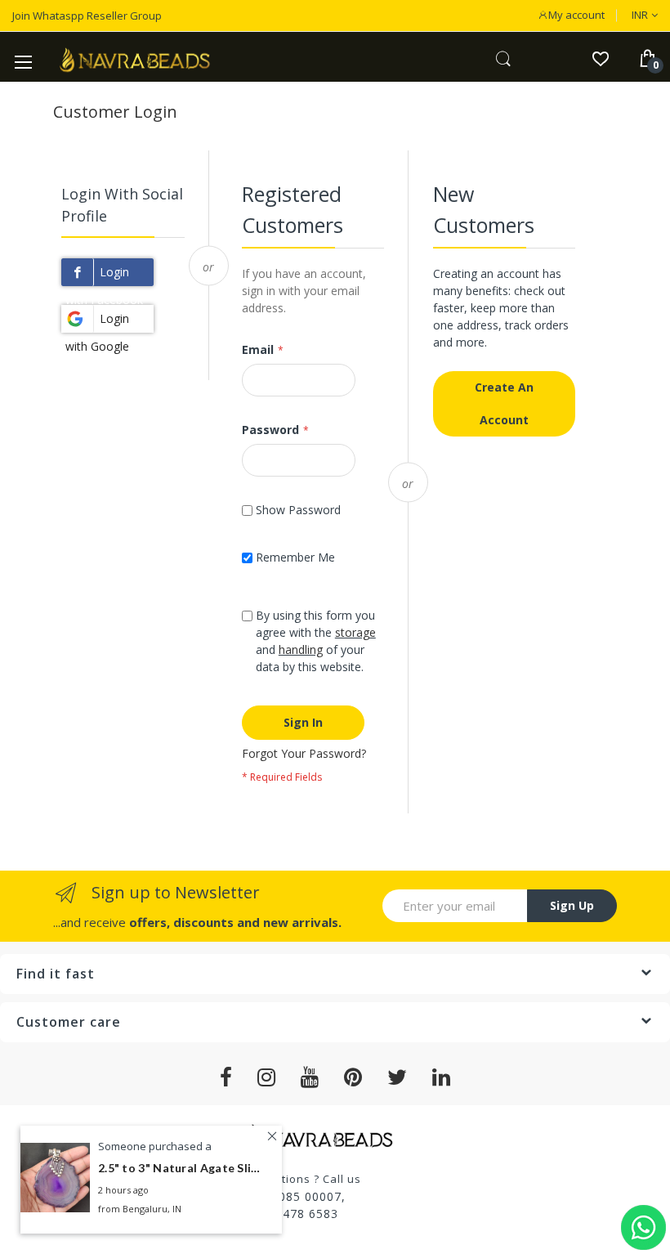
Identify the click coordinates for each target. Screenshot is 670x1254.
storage (355, 632)
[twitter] (397, 1077)
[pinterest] (353, 1077)
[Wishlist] (600, 57)
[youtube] (310, 1077)
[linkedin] (441, 1077)
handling (301, 649)
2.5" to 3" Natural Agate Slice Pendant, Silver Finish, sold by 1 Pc (179, 1168)
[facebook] (226, 1077)
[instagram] (266, 1077)
